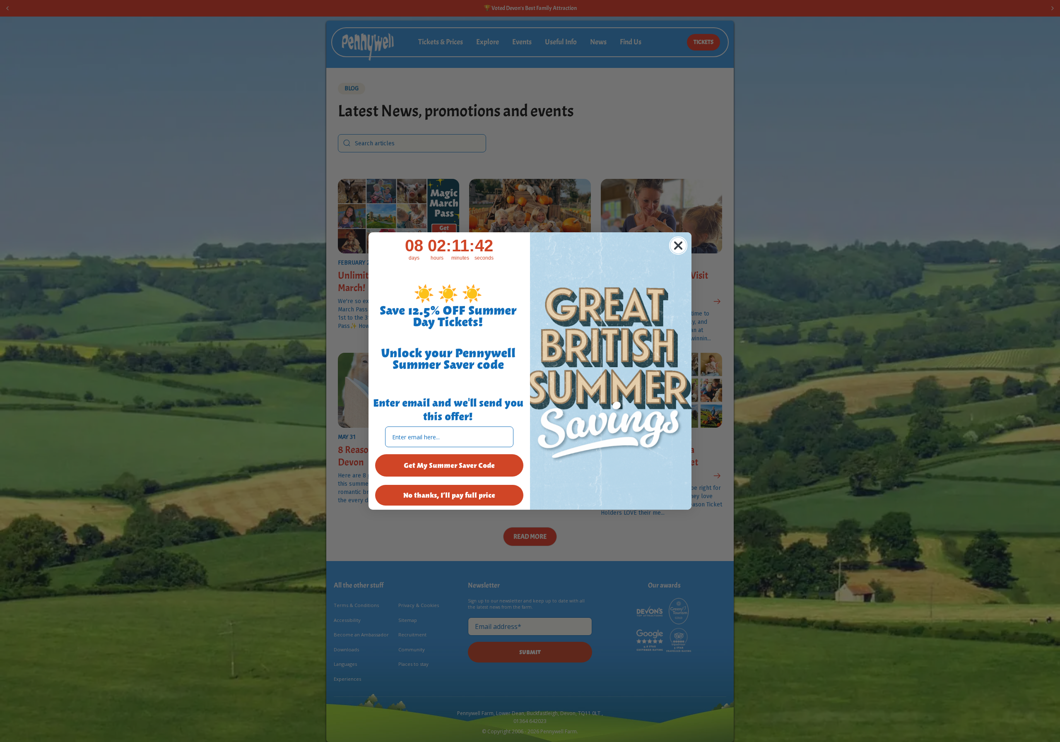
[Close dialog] (678, 245)
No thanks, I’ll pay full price (449, 495)
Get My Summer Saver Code (449, 465)
